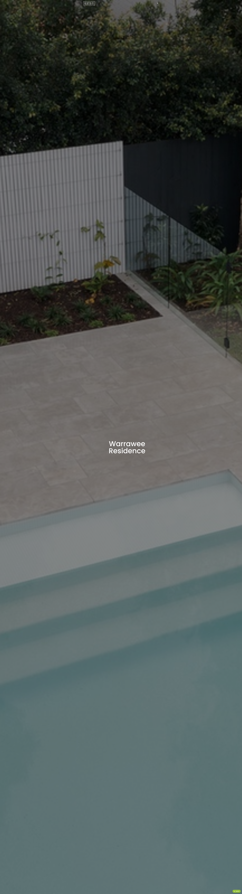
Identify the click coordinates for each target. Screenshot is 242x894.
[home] (89, 3)
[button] (157, 2)
